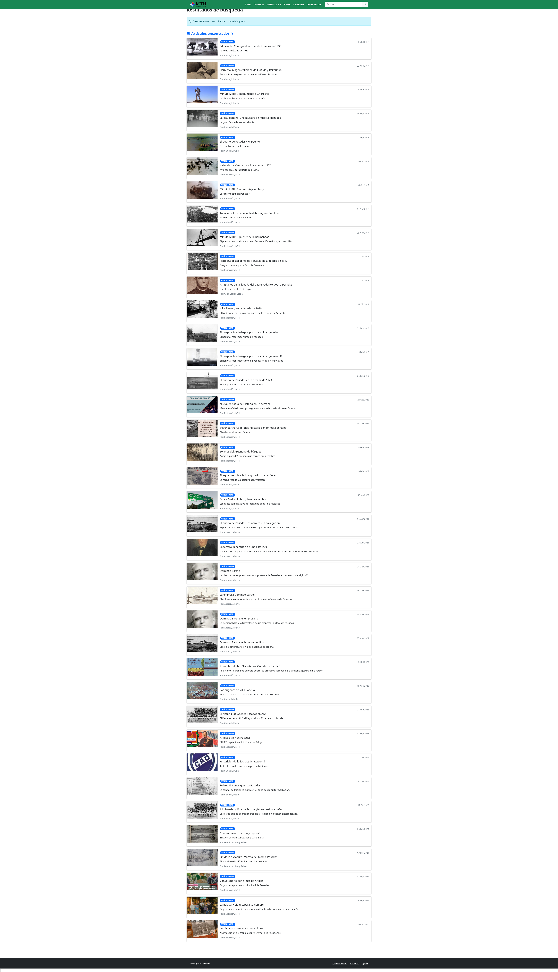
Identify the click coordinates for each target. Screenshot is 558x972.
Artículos (259, 4)
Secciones (298, 4)
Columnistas (314, 4)
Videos (287, 4)
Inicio (248, 4)
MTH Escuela (274, 4)
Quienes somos (339, 963)
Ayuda (365, 963)
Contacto (354, 963)
